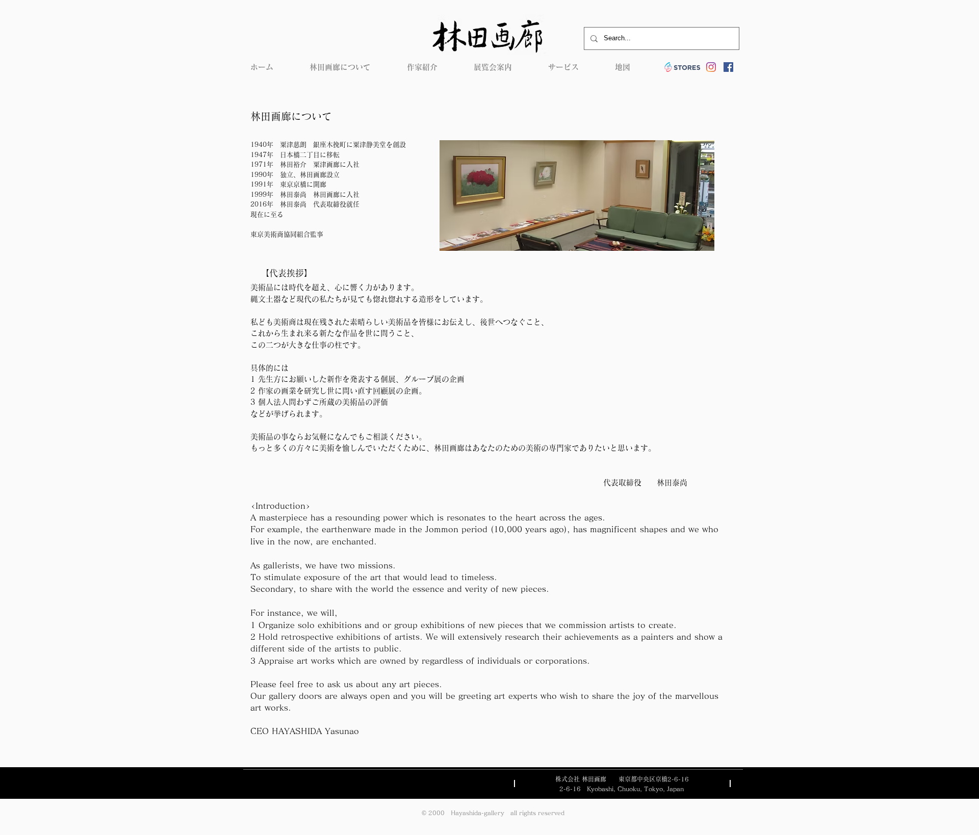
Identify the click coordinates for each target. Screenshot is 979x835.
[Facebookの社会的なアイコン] (728, 67)
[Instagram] (711, 67)
